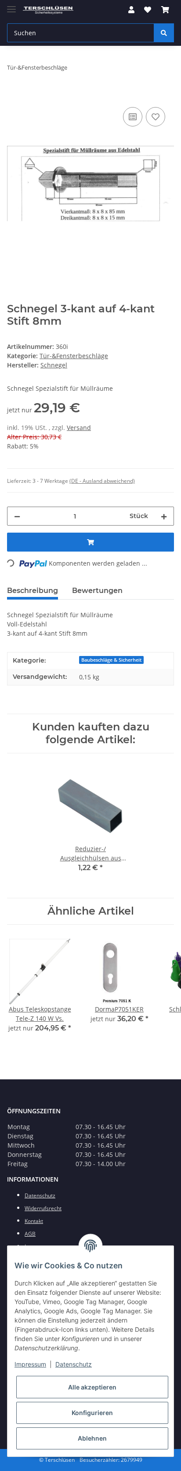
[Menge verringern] (17, 516)
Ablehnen (92, 1438)
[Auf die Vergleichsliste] (132, 116)
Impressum (30, 1364)
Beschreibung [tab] (32, 590)
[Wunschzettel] (147, 10)
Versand (79, 427)
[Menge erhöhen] (164, 516)
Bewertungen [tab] (97, 590)
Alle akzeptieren (92, 1387)
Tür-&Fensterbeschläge (74, 356)
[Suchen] (164, 32)
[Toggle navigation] (11, 5)
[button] (131, 10)
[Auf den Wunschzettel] (155, 116)
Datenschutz (73, 1364)
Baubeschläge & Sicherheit (111, 660)
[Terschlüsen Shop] (48, 10)
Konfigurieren (92, 1412)
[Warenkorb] (165, 10)
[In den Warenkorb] (14, 95)
